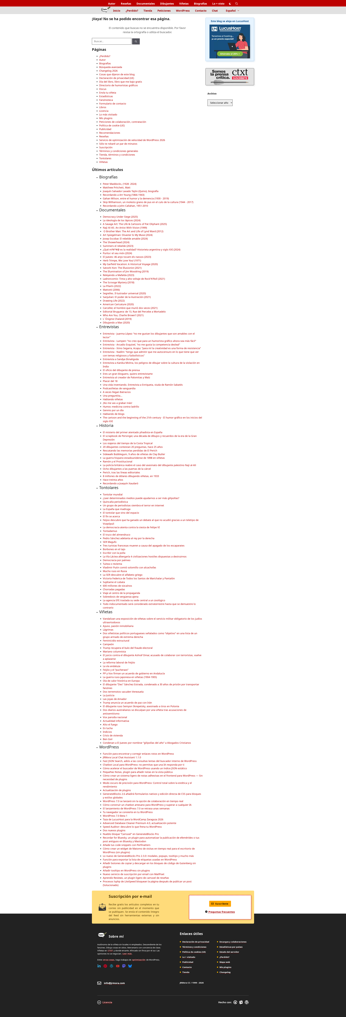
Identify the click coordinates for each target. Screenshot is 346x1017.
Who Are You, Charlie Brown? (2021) (123, 315)
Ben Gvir (108, 739)
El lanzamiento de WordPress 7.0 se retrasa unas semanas (136, 808)
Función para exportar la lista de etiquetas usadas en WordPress (140, 859)
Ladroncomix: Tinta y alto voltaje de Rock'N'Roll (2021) (134, 278)
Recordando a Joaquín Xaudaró (120, 483)
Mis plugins (105, 118)
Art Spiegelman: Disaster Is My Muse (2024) (127, 235)
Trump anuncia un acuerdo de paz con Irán (127, 702)
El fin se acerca (111, 516)
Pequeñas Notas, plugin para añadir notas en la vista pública (138, 772)
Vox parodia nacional (115, 717)
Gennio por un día (113, 410)
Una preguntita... (112, 395)
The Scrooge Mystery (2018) (118, 282)
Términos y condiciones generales (118, 151)
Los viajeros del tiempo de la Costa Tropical (128, 443)
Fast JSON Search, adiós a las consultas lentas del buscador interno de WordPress (150, 761)
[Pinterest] (105, 966)
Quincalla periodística (115, 501)
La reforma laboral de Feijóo (119, 662)
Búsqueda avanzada (110, 67)
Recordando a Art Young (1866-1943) (123, 194)
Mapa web (224, 962)
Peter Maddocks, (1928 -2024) (119, 183)
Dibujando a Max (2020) (116, 322)
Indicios (107, 731)
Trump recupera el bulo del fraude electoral (128, 647)
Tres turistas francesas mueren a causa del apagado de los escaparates (143, 545)
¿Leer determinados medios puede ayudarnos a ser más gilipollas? (141, 498)
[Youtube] (117, 966)
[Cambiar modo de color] (230, 3)
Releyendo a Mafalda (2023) (118, 275)
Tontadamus (110, 531)
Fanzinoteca (106, 100)
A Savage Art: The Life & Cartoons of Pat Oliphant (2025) (135, 224)
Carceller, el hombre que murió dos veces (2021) (130, 308)
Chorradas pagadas (114, 589)
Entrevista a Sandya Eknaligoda (121, 359)
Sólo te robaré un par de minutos (118, 143)
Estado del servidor (229, 951)
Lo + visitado (188, 957)
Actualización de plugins (117, 790)
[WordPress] (111, 966)
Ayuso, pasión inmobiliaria (118, 626)
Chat (215, 10)
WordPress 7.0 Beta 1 (115, 815)
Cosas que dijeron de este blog (117, 74)
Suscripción (105, 147)
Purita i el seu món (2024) (117, 253)
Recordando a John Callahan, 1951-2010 (125, 205)
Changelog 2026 (108, 70)
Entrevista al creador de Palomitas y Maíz (126, 377)
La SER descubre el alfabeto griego (122, 574)
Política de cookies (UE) (194, 951)
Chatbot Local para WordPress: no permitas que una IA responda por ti (143, 764)
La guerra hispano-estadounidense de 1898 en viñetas (134, 457)
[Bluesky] (130, 966)
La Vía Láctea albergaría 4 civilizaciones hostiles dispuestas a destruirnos (145, 556)
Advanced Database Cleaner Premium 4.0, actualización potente (139, 823)
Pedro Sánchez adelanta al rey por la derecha (128, 538)
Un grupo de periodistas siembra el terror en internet (133, 505)
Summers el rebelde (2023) (118, 245)
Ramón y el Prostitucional (117, 461)
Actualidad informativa (116, 720)
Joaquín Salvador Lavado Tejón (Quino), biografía (130, 191)
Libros (102, 107)
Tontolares (105, 158)
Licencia (103, 110)
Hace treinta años (113, 479)
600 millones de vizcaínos (117, 585)
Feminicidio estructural (116, 640)
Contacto (201, 10)
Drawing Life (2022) (114, 300)
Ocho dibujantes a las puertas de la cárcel (127, 468)
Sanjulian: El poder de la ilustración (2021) (127, 297)
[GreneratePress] (235, 1002)
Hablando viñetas (113, 399)
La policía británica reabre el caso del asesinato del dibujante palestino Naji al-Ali (149, 465)
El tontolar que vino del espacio (121, 512)
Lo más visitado (108, 114)
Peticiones (164, 10)
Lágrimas (108, 629)
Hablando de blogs (113, 414)
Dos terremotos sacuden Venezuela (123, 691)
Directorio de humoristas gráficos (118, 85)
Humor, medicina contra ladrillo (121, 406)
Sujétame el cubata (114, 582)
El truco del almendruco (116, 534)
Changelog (225, 972)
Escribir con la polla (114, 552)
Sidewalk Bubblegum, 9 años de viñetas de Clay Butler (134, 454)
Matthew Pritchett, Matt (116, 187)
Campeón (108, 644)
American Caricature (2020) (118, 304)
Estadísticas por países (230, 946)
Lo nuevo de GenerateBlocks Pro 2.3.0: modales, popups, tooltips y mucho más (148, 856)
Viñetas (184, 3)
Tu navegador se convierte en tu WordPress (128, 812)
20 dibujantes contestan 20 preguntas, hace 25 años (133, 446)
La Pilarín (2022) (112, 286)
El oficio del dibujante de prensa (121, 370)
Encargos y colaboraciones (232, 941)
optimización (138, 959)
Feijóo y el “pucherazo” (115, 669)
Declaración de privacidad (195, 941)
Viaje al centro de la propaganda (121, 593)
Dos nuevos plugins (114, 830)
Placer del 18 (110, 381)
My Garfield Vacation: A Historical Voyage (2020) (130, 264)
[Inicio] (105, 10)
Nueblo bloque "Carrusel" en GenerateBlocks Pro (131, 834)
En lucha (108, 728)
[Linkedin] (99, 966)
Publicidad (105, 129)
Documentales (146, 3)
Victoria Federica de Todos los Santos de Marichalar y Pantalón (139, 578)
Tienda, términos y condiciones (117, 154)
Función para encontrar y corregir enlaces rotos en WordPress (138, 753)
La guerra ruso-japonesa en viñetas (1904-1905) (130, 677)
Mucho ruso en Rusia (115, 571)
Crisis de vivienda (113, 735)
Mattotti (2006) (111, 289)
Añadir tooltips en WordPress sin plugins (126, 870)
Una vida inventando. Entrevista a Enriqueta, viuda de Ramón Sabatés (143, 384)
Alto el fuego (110, 724)
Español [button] (231, 10)
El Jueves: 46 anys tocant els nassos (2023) (127, 256)
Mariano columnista (114, 651)
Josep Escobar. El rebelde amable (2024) (125, 238)
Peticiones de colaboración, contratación (122, 121)
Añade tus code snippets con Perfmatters (126, 845)
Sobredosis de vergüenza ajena (120, 596)
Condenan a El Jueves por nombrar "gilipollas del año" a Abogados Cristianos (147, 742)
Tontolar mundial (113, 494)
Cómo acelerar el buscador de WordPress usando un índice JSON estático (145, 768)
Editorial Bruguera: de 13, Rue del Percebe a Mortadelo (134, 311)
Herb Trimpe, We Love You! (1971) (122, 260)
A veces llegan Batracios (117, 392)
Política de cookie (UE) (112, 125)
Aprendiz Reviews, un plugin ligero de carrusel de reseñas (136, 877)
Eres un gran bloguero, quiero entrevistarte (128, 373)
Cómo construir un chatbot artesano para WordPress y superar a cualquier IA (147, 804)
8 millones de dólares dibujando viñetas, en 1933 (131, 476)
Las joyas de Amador (115, 699)
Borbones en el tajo (114, 549)
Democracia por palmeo (116, 560)
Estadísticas (106, 96)
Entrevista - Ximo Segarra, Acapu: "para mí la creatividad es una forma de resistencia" (152, 348)
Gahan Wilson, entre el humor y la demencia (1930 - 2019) (136, 198)
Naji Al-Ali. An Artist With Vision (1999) (125, 227)
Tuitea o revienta (112, 563)
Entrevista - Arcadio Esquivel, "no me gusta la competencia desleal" (141, 344)
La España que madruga (116, 509)
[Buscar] (136, 41)
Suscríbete (221, 903)
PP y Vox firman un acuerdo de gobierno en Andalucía (134, 673)
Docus (102, 89)
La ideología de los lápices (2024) (121, 220)
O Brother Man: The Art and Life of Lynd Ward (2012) (133, 231)
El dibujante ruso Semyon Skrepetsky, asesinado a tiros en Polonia (141, 706)
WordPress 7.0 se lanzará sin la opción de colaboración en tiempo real (143, 801)
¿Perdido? (132, 10)
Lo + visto (218, 3)
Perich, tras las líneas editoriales (121, 472)
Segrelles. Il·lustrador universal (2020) (124, 293)
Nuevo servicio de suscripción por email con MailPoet (133, 874)
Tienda (148, 10)
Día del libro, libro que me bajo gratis (120, 81)
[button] (237, 3)
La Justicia (108, 695)
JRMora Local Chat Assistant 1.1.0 (122, 757)
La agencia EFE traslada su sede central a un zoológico (134, 600)
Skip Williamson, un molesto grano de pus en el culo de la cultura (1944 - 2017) (148, 202)
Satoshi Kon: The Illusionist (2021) (122, 267)
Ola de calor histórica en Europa (121, 680)
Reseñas (126, 3)
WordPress (183, 10)
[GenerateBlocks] (241, 1002)
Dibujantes (167, 3)
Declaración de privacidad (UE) (116, 78)
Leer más (127, 953)
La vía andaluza (111, 666)
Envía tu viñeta (107, 92)
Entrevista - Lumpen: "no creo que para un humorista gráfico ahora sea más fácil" (149, 341)
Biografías (200, 3)
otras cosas (108, 959)
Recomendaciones (109, 132)
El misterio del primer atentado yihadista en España (132, 432)
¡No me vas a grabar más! (117, 403)
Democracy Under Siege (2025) (120, 216)
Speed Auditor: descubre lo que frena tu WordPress (132, 826)
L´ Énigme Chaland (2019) (117, 318)
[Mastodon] (124, 966)
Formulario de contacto (112, 103)
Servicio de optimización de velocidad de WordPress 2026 (132, 140)
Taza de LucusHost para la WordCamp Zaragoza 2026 (133, 819)
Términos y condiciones (194, 946)
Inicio (116, 10)
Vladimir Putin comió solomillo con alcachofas (129, 567)
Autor (111, 3)
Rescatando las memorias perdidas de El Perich (130, 450)
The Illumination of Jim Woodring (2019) (126, 271)
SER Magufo (110, 542)
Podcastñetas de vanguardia (119, 388)
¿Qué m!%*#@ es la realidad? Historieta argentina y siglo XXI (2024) (141, 249)
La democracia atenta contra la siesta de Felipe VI (131, 527)
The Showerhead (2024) (116, 242)
